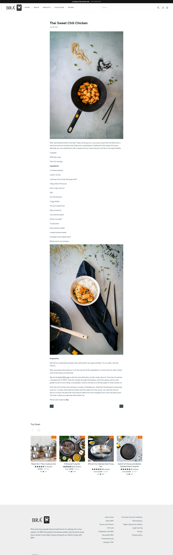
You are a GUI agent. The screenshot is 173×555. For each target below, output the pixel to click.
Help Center (109, 517)
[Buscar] (158, 7)
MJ (67, 400)
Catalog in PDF (108, 542)
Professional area (108, 539)
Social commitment (106, 524)
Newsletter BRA (108, 535)
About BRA (110, 521)
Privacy (139, 531)
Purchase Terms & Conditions (132, 517)
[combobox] (128, 7)
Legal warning (137, 528)
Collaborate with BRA (106, 531)
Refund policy (137, 521)
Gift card (110, 528)
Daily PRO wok (63, 377)
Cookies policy (137, 535)
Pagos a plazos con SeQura (132, 524)
